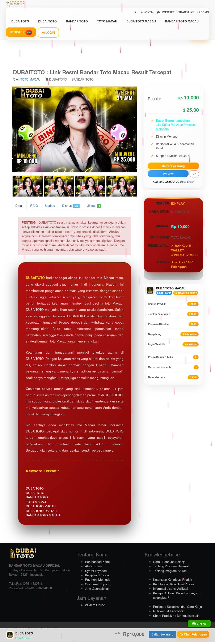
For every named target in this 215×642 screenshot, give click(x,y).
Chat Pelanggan (187, 293)
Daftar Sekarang (173, 166)
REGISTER (20, 32)
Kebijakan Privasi (97, 575)
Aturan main (93, 566)
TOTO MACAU (107, 21)
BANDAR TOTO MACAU (182, 21)
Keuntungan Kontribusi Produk (174, 584)
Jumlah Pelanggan (172, 314)
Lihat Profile (164, 293)
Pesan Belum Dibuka (172, 357)
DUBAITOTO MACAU (141, 21)
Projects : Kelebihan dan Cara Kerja (177, 606)
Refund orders (172, 377)
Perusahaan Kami (97, 561)
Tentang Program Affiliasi (170, 570)
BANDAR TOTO (77, 21)
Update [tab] (50, 205)
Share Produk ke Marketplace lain (176, 615)
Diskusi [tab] (70, 205)
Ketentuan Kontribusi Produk (172, 579)
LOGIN (50, 32)
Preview (168, 174)
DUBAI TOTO (47, 21)
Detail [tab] (19, 205)
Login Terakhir (172, 344)
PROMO (203, 12)
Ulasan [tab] (93, 205)
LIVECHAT (167, 12)
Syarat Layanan (96, 570)
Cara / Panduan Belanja (169, 561)
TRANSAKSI (186, 12)
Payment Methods (97, 579)
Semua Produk (172, 304)
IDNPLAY (178, 203)
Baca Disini (187, 182)
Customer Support (97, 584)
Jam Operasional (97, 588)
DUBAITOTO (20, 21)
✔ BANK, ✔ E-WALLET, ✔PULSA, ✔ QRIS (184, 250)
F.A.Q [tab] (34, 205)
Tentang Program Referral (171, 566)
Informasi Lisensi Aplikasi (170, 588)
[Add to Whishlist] (194, 173)
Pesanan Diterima (172, 324)
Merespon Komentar (172, 367)
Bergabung (172, 334)
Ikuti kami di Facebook (168, 611)
